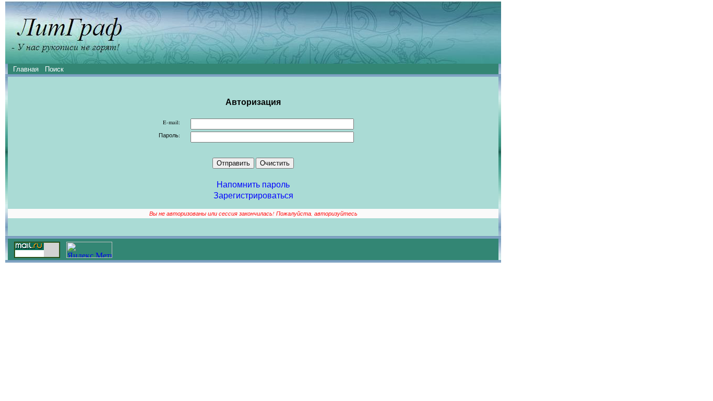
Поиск (54, 69)
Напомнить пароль (253, 184)
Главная (26, 69)
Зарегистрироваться (253, 195)
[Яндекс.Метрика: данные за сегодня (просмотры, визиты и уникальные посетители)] (89, 250)
